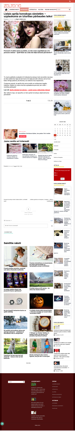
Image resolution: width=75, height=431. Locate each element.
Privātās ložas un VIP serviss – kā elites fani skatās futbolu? (40, 288)
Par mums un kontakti (57, 405)
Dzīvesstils (33, 9)
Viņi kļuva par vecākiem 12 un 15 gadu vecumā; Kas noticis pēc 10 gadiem (62, 343)
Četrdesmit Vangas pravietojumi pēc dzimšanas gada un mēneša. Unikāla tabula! (62, 332)
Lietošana (54, 403)
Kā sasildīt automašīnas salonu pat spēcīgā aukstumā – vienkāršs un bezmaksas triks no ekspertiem (14, 332)
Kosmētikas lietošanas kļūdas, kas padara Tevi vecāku (34, 133)
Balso (62, 178)
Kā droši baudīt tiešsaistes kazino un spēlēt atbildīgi (15, 311)
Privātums (54, 408)
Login (51, 220)
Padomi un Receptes (51, 9)
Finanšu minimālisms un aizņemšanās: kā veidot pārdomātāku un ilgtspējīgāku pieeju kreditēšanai (41, 264)
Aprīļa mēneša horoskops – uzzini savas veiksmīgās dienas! (30, 90)
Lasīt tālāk (22, 136)
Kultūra (40, 9)
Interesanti (24, 9)
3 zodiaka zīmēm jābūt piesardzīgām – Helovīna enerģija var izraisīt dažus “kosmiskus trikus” (41, 312)
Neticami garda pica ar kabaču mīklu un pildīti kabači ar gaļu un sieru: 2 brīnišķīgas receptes (37, 405)
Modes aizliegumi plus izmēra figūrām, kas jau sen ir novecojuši (40, 355)
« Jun (55, 139)
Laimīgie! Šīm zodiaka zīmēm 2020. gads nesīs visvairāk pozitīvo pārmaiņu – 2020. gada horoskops (62, 355)
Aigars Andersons (21, 19)
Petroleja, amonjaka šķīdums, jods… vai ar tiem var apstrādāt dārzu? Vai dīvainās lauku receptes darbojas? (38, 391)
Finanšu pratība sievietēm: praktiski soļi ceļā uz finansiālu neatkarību (14, 269)
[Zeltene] (6, 9)
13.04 (21, 166)
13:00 (18, 166)
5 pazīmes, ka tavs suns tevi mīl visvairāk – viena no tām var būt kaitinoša (13, 357)
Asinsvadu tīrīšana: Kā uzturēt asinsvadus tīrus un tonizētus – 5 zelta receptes (61, 368)
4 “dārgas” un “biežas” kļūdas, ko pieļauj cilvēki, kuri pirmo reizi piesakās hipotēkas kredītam (39, 334)
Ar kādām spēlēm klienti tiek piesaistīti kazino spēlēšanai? (13, 290)
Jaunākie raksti (14, 9)
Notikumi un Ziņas (57, 161)
